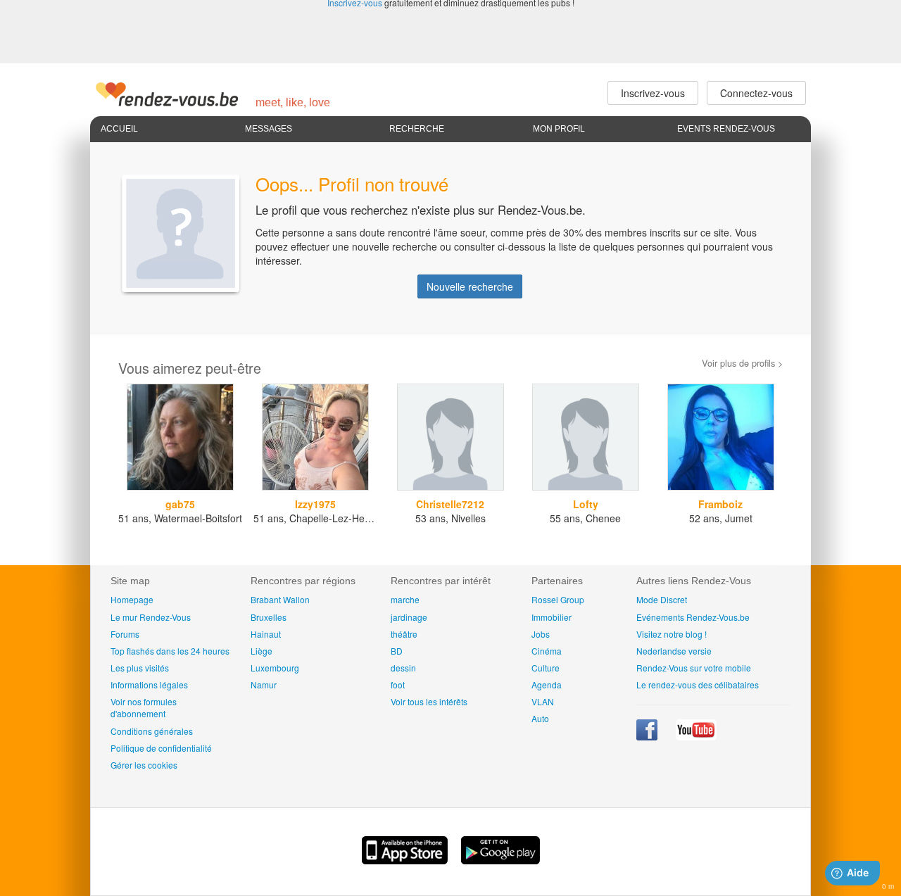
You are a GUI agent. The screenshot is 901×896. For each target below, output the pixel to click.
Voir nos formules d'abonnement (144, 707)
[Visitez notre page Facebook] (648, 737)
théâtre (404, 634)
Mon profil (559, 129)
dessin (403, 668)
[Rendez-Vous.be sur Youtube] (696, 737)
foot (398, 684)
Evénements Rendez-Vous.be (693, 617)
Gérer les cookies (144, 765)
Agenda (546, 684)
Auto (540, 718)
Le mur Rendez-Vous (151, 617)
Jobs (540, 634)
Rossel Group (557, 599)
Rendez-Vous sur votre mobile (693, 668)
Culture (545, 668)
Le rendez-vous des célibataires (697, 684)
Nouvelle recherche (470, 286)
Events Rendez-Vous (726, 129)
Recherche (416, 129)
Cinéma (546, 651)
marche (405, 599)
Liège (261, 651)
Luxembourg (275, 668)
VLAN (542, 701)
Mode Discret (661, 599)
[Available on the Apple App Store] (406, 860)
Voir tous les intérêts (429, 701)
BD (397, 651)
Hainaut (266, 634)
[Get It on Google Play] (500, 860)
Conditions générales (152, 731)
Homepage (132, 599)
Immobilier (551, 617)
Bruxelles (268, 617)
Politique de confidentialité (161, 748)
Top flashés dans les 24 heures (170, 651)
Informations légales (149, 684)
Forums (125, 634)
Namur (264, 684)
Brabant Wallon (280, 599)
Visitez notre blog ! (671, 634)
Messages (268, 129)
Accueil (119, 129)
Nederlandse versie (674, 651)
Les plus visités (140, 668)
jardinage (409, 617)
